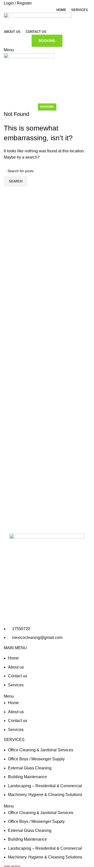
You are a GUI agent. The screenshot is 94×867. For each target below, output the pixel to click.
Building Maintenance (27, 777)
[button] (47, 696)
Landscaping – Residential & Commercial (45, 786)
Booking (47, 41)
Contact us (17, 676)
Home (13, 658)
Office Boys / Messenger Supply (36, 759)
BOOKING (47, 106)
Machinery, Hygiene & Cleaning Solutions (45, 794)
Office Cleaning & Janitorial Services (40, 750)
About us (16, 667)
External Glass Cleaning (29, 768)
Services (16, 685)
